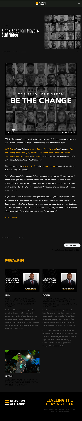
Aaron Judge (50, 166)
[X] (15, 238)
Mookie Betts (58, 153)
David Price (37, 156)
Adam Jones (48, 153)
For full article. (11, 217)
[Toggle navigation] (67, 3)
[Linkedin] (23, 238)
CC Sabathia (10, 149)
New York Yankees (30, 166)
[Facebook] (11, 238)
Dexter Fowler (36, 153)
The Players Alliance (19, 52)
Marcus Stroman (22, 156)
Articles (5, 25)
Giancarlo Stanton (35, 149)
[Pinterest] (19, 238)
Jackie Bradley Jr (22, 153)
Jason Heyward (50, 149)
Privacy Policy (64, 412)
